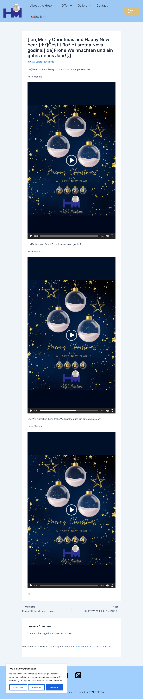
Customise (18, 687)
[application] (54, 5)
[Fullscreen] (111, 235)
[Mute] (107, 235)
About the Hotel (41, 5)
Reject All (36, 687)
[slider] (69, 236)
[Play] (31, 235)
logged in (46, 633)
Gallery (82, 5)
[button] (71, 160)
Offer (65, 5)
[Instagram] (78, 675)
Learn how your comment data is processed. (87, 646)
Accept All (54, 687)
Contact (102, 5)
